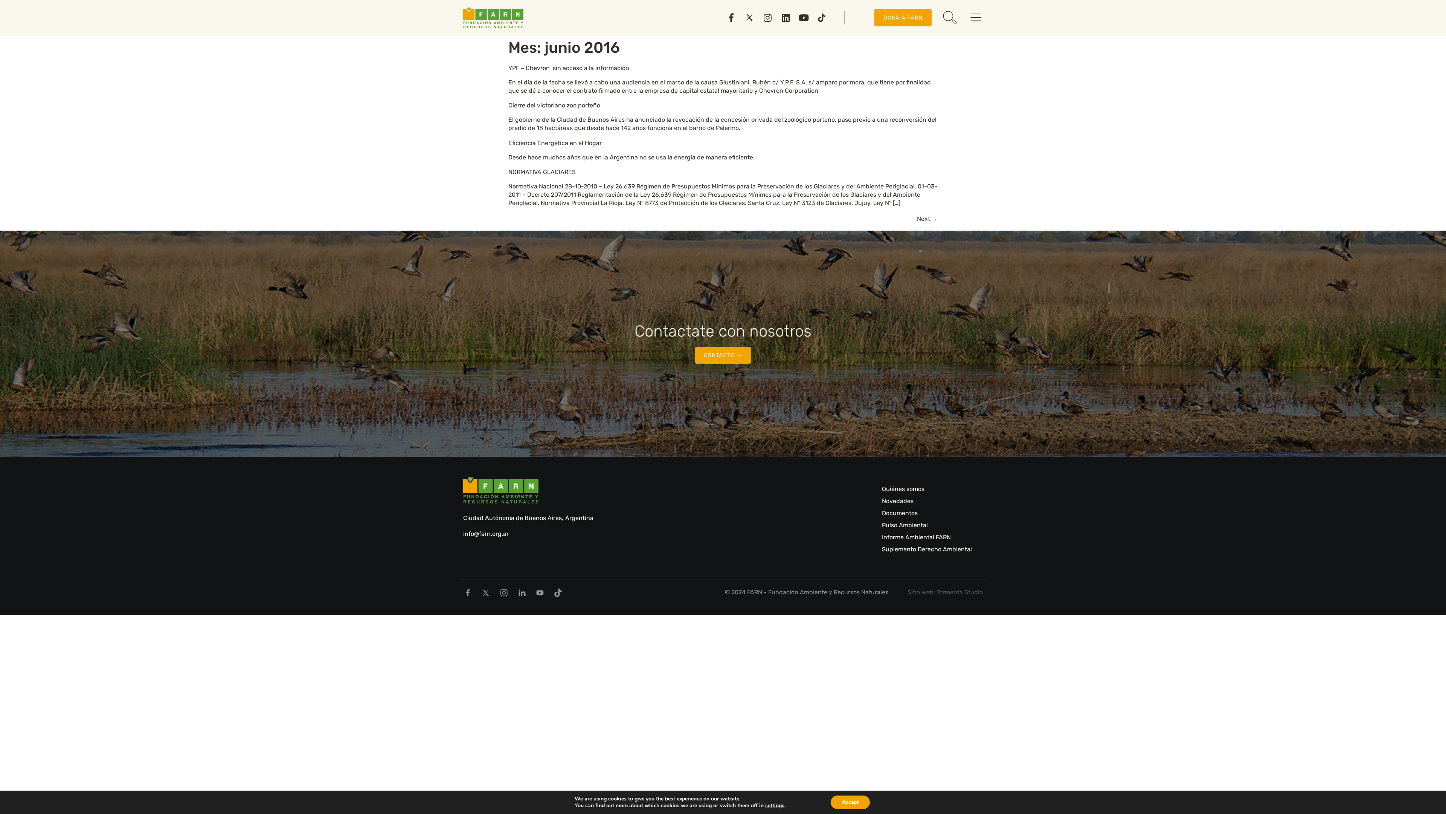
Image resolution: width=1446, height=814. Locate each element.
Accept (850, 802)
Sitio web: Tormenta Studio (945, 592)
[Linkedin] (785, 17)
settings (774, 805)
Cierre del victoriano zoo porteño (554, 105)
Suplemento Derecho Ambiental (927, 549)
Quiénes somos (903, 489)
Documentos (900, 513)
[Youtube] (803, 17)
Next (927, 218)
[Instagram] (767, 17)
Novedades (898, 501)
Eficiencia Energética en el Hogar (555, 143)
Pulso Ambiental (905, 525)
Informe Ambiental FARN (916, 537)
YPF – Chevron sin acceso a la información (569, 68)
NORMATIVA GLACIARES (542, 172)
